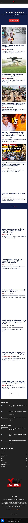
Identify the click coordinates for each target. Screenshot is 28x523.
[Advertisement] (14, 5)
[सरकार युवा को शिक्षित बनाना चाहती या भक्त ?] (14, 182)
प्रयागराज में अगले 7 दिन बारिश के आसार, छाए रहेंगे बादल (13, 46)
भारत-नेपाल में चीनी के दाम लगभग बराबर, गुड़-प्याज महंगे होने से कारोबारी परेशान (13, 104)
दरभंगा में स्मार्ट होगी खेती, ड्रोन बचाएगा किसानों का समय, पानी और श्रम (12, 75)
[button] (2, 2)
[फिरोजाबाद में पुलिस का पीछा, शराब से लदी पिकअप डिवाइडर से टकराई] (14, 279)
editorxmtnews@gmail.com (16, 509)
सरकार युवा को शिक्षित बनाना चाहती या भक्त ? (14, 194)
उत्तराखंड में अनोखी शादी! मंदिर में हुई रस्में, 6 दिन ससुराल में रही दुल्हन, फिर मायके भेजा (13, 382)
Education (4, 168)
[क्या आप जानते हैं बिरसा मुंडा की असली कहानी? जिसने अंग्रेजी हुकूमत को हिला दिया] (4, 442)
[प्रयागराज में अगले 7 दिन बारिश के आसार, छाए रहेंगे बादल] (14, 35)
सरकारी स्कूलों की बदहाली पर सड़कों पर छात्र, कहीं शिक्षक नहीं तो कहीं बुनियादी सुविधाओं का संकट (14, 322)
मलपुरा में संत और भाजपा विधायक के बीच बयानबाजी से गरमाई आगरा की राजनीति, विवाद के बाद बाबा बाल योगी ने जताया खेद (13, 134)
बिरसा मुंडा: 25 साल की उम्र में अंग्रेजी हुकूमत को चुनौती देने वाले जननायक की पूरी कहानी (14, 353)
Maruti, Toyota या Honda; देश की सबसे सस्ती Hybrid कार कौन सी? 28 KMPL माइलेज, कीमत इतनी (13, 230)
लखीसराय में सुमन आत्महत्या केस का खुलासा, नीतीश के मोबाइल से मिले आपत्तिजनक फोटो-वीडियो (12, 261)
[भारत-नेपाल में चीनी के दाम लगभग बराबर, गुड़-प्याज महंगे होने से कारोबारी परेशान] (14, 93)
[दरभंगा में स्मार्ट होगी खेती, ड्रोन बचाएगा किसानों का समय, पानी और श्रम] (14, 64)
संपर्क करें (12, 519)
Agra (3, 137)
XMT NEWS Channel (18, 519)
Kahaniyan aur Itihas (7, 356)
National (4, 49)
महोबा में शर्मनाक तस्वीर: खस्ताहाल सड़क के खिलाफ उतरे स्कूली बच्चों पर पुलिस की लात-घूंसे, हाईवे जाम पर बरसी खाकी (14, 164)
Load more (13, 393)
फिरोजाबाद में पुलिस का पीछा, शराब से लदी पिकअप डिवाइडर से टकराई (13, 290)
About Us (8, 519)
